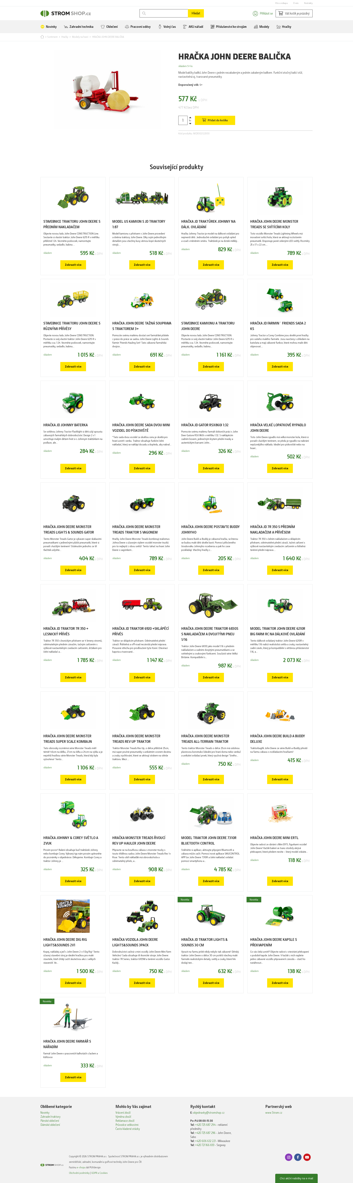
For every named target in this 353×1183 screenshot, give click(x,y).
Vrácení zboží (123, 1112)
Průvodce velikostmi (126, 1125)
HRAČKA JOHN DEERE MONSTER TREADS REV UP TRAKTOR (136, 739)
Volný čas (169, 27)
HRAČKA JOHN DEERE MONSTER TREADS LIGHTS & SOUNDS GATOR (68, 529)
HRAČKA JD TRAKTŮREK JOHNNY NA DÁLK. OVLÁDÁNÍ (208, 224)
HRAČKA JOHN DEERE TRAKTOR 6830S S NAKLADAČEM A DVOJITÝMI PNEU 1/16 (209, 634)
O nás (296, 3)
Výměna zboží (123, 1116)
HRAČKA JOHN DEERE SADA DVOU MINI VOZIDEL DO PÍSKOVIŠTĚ (141, 428)
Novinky (51, 27)
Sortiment (52, 36)
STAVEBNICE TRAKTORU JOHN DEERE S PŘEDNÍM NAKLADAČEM (71, 224)
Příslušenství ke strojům (231, 27)
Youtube (307, 1157)
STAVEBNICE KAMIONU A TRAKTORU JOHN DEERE (208, 326)
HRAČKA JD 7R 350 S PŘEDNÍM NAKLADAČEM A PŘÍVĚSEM (272, 529)
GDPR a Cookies (99, 1172)
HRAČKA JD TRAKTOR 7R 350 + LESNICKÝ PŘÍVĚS (65, 631)
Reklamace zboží (124, 1120)
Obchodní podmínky (79, 1172)
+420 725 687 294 (205, 1125)
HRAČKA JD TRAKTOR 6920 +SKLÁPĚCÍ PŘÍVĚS (140, 631)
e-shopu (81, 1167)
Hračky (286, 27)
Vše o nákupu (281, 3)
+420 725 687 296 (205, 1133)
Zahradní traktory (50, 1116)
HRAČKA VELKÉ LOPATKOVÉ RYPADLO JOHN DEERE (278, 428)
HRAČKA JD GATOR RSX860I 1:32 (205, 425)
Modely (264, 27)
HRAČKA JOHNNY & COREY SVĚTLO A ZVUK (70, 840)
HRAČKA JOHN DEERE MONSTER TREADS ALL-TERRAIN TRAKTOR (205, 739)
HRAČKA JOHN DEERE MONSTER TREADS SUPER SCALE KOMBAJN (67, 739)
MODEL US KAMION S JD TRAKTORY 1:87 (138, 224)
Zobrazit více (73, 264)
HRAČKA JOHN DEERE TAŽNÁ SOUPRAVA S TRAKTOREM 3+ (141, 326)
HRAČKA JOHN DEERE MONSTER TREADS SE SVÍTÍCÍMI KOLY (274, 224)
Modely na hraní (80, 36)
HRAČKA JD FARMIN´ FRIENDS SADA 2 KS (278, 326)
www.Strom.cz (273, 1112)
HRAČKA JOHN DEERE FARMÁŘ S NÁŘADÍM (67, 1044)
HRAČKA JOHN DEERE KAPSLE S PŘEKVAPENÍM (273, 942)
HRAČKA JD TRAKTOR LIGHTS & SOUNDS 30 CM (204, 942)
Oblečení (112, 27)
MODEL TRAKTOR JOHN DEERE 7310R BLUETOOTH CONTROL (208, 840)
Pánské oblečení (49, 1120)
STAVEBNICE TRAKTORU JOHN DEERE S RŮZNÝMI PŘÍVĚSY (71, 326)
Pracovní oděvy (140, 27)
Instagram (288, 1157)
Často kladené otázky (127, 1129)
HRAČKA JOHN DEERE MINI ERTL (274, 838)
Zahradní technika (81, 27)
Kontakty (308, 3)
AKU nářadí (195, 27)
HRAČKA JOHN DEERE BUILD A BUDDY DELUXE (277, 739)
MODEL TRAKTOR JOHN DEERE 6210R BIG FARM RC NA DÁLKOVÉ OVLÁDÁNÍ (277, 631)
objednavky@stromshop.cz (208, 1112)
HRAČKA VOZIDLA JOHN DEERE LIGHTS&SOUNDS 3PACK (135, 942)
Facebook (298, 1157)
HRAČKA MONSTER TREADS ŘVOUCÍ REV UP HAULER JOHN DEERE (138, 840)
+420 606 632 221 (205, 1141)
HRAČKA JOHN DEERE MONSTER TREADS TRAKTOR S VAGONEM (136, 529)
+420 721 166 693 (204, 1145)
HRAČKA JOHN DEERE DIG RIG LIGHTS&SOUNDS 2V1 (65, 942)
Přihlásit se (266, 13)
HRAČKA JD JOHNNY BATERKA (65, 425)
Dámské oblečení (50, 1125)
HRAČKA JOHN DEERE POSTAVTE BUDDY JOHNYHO (210, 529)
